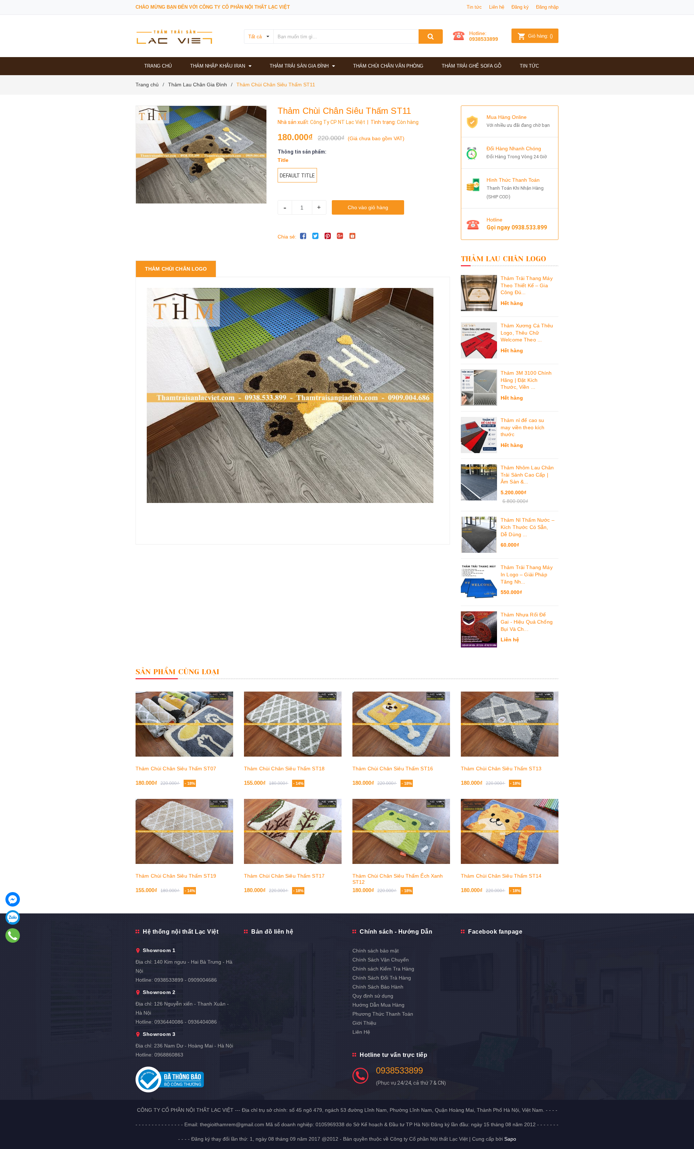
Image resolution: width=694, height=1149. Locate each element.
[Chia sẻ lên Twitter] (315, 236)
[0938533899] (12, 935)
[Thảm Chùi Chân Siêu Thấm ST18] (293, 724)
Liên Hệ (361, 1032)
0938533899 (483, 39)
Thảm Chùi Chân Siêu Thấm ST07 (176, 768)
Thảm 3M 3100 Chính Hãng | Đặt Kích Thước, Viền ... (526, 380)
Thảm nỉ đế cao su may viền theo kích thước (523, 427)
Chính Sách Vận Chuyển (380, 960)
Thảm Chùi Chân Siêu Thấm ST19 (176, 876)
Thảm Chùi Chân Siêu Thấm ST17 (284, 876)
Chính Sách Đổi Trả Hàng (381, 978)
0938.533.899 (529, 227)
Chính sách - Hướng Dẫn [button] (396, 932)
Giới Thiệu (364, 1023)
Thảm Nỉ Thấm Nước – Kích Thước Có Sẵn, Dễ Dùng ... (527, 527)
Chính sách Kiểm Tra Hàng (383, 969)
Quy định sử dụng (372, 996)
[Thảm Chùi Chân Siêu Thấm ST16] (401, 724)
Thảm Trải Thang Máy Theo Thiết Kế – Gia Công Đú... (527, 285)
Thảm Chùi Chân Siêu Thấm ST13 (501, 768)
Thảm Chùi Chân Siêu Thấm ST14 (501, 876)
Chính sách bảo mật (375, 951)
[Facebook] (12, 899)
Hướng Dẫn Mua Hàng (378, 1005)
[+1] (340, 236)
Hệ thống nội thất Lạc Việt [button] (180, 932)
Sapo (510, 1139)
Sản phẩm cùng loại (178, 672)
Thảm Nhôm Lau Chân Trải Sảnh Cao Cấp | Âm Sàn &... (527, 475)
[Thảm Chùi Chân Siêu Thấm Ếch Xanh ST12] (401, 831)
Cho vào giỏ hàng (368, 207)
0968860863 (168, 1055)
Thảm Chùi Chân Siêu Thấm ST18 (284, 768)
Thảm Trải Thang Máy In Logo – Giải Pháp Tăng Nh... (527, 574)
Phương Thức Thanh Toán (382, 1014)
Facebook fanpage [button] (495, 932)
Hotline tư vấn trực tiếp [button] (393, 1055)
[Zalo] (12, 917)
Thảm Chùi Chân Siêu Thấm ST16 (392, 768)
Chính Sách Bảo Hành (377, 987)
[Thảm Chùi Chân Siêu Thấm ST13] (509, 724)
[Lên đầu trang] (681, 1127)
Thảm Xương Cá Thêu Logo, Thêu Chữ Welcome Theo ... (527, 333)
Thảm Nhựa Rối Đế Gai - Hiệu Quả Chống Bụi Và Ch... (527, 622)
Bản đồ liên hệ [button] (272, 932)
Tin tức (474, 7)
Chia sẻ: (287, 237)
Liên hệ (496, 7)
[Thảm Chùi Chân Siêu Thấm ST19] (184, 831)
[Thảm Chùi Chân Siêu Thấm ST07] (184, 724)
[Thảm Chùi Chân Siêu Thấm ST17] (293, 831)
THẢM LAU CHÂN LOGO (504, 259)
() (540, 36)
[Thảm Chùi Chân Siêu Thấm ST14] (509, 831)
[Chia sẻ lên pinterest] (327, 236)
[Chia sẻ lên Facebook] (303, 236)
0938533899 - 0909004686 (185, 980)
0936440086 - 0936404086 (185, 1022)
